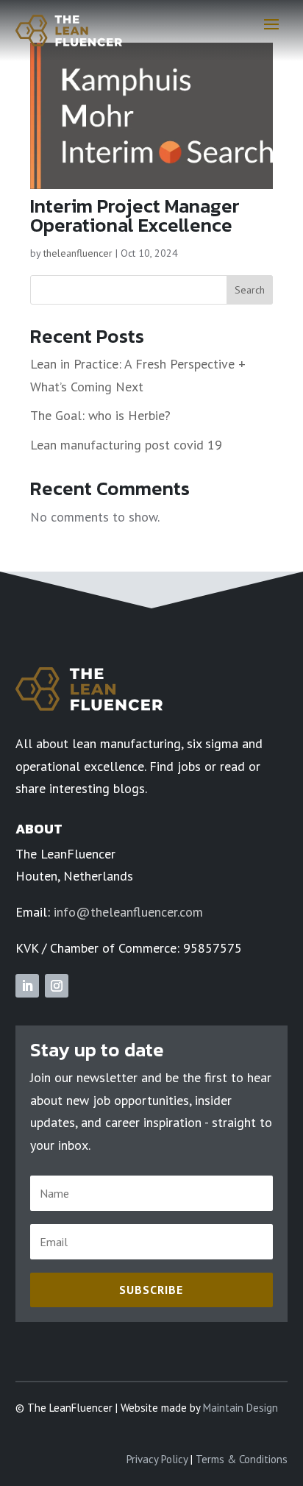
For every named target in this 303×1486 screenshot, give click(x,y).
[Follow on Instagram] (56, 986)
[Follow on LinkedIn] (27, 986)
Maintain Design (240, 1408)
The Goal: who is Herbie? (100, 415)
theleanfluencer (78, 253)
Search (250, 289)
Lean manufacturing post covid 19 (126, 444)
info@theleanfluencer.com (128, 911)
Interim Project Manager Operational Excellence (135, 215)
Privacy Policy (157, 1459)
